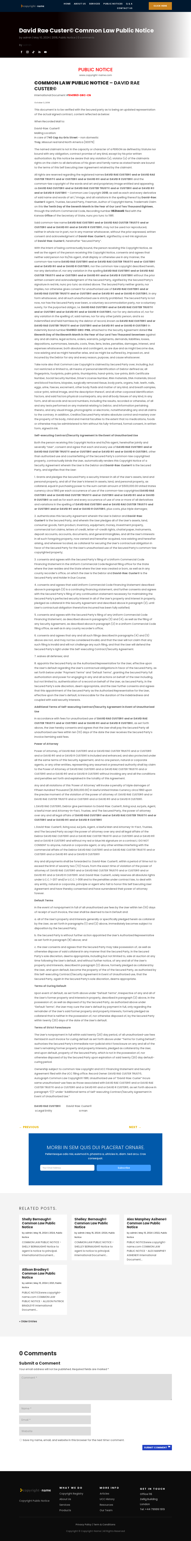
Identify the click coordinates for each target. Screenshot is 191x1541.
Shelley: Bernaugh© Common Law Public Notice (91, 1223)
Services (94, 4)
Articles (104, 1493)
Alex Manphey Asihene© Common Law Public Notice (147, 1223)
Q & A (129, 4)
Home (67, 4)
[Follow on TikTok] (33, 52)
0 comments (86, 37)
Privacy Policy (83, 1524)
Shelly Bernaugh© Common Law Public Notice (39, 1223)
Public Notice (67, 37)
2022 (157, 1232)
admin (27, 37)
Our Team (106, 1510)
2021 (51, 1283)
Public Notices (113, 4)
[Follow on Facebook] (21, 52)
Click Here (160, 5)
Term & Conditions (104, 1524)
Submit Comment (155, 1447)
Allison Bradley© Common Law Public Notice (39, 1273)
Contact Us (125, 8)
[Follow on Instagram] (27, 52)
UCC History (107, 1499)
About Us (80, 4)
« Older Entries (28, 1321)
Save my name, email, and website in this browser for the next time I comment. (73, 1440)
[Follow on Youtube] (45, 52)
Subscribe (124, 1168)
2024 (52, 1232)
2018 (54, 37)
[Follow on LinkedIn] (39, 52)
